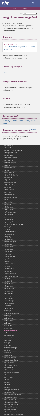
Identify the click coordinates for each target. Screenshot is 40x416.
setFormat (7, 382)
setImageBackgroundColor (12, 395)
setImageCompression (11, 412)
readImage (7, 316)
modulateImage (9, 246)
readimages (7, 323)
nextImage (7, 266)
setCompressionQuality (11, 372)
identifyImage (8, 217)
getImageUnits (8, 148)
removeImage (8, 328)
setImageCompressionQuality (13, 414)
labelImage (7, 227)
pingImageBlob (8, 281)
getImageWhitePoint (10, 153)
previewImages (9, 291)
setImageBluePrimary (11, 397)
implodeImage (8, 219)
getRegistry (7, 187)
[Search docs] (33, 3)
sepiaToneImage (9, 362)
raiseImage (7, 311)
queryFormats (8, 308)
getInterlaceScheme (10, 158)
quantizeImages (9, 301)
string (32, 47)
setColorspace (8, 367)
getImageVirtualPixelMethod (13, 150)
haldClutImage (8, 207)
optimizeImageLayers (11, 276)
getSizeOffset (8, 202)
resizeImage (8, 340)
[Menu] (37, 3)
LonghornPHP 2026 (20, 8)
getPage (6, 170)
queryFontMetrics (9, 303)
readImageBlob (9, 318)
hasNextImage (8, 209)
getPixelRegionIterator (11, 175)
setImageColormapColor (11, 404)
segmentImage (8, 355)
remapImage (8, 325)
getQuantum (8, 180)
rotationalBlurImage (10, 348)
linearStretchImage (10, 232)
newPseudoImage (9, 264)
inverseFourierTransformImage (14, 224)
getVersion (7, 205)
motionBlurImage (9, 256)
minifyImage (8, 244)
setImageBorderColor (10, 399)
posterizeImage (9, 288)
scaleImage (7, 353)
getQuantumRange (10, 185)
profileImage (8, 296)
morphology (7, 254)
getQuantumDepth (10, 182)
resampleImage (9, 335)
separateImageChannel (11, 360)
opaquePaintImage (10, 274)
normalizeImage (9, 269)
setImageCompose (10, 409)
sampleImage (8, 350)
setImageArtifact (9, 392)
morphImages (8, 251)
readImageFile (8, 321)
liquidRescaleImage (10, 234)
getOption (7, 165)
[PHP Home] (6, 3)
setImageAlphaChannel (11, 390)
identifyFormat (8, 214)
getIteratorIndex (9, 160)
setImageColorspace (10, 407)
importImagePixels (10, 222)
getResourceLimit (9, 195)
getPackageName (9, 168)
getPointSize (8, 177)
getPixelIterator (9, 172)
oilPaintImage (8, 271)
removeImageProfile (10, 330)
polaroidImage (8, 286)
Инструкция (6, 121)
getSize (6, 200)
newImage (7, 261)
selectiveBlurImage (10, 358)
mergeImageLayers (10, 242)
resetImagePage (9, 338)
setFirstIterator (9, 377)
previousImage (8, 293)
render (6, 333)
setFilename (8, 375)
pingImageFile (8, 283)
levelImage (7, 229)
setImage (7, 387)
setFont (6, 380)
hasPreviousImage (10, 212)
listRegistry (7, 237)
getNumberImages (10, 163)
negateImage (8, 259)
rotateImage (8, 345)
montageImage (8, 249)
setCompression (9, 370)
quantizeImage (8, 298)
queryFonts (7, 306)
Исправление (18, 121)
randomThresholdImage (11, 313)
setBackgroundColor (10, 365)
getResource (8, 192)
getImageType (8, 145)
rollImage (7, 343)
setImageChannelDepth (11, 402)
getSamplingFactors (10, 197)
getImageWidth (9, 155)
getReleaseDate (9, 190)
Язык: (21, 13)
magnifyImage (8, 239)
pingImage (7, 279)
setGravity (7, 385)
